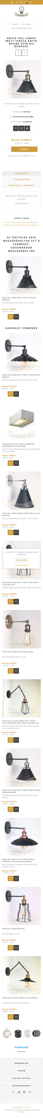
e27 (4, 222)
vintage (32, 225)
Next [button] (37, 1033)
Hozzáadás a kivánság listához (16, 316)
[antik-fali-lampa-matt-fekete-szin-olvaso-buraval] (21, 352)
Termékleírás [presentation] (21, 173)
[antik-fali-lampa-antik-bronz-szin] (21, 629)
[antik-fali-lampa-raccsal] (21, 906)
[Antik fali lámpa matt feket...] (18, 53)
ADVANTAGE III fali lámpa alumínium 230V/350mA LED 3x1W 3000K (18, 445)
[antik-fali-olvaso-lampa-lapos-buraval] (21, 975)
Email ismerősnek (27, 128)
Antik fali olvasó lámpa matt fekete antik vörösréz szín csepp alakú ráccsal (20, 722)
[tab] (21, 173)
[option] (21, 1032)
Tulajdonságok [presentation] (21, 179)
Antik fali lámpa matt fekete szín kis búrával (19, 299)
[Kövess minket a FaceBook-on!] (13, 1092)
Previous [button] (5, 1033)
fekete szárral (17, 222)
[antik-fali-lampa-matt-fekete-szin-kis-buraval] (21, 275)
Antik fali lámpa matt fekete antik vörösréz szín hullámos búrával (18, 860)
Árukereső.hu (21, 1051)
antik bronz (31, 222)
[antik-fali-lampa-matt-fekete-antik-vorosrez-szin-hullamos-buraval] (21, 837)
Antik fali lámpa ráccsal (13, 929)
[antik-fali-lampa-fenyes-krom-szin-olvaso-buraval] (21, 491)
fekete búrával (20, 225)
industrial (6, 225)
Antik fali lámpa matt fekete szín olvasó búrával (21, 376)
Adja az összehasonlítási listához (21, 128)
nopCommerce (26, 1107)
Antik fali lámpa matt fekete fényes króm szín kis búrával (21, 791)
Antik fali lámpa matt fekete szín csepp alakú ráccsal (20, 583)
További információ (21, 565)
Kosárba (24, 149)
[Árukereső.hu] (22, 1048)
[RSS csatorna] (30, 1092)
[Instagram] (24, 1092)
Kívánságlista (21, 2)
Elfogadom (21, 560)
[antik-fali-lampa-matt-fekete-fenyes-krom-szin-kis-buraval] (21, 767)
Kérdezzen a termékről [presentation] (22, 185)
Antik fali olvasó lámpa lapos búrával (20, 998)
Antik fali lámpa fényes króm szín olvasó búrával (21, 514)
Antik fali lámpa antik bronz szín (17, 652)
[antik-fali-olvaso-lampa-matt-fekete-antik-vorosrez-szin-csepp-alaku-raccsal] (21, 698)
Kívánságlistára (16, 128)
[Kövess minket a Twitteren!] (19, 1092)
